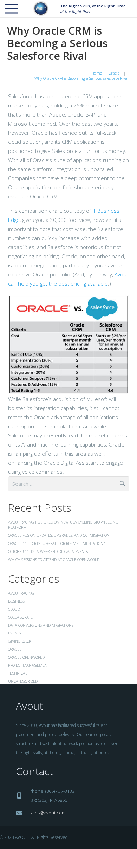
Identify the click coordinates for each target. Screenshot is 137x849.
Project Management (28, 665)
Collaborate (20, 617)
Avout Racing (21, 593)
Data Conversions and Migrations (40, 625)
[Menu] (11, 8)
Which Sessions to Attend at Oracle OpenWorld (53, 559)
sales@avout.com (47, 812)
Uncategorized (23, 681)
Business (16, 601)
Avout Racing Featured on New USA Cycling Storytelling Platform (63, 524)
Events (14, 633)
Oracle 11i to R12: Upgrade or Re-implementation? (56, 543)
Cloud (14, 609)
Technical (17, 673)
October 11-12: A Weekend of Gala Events (48, 551)
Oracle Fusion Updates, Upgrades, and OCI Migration (59, 535)
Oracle (14, 649)
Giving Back (19, 641)
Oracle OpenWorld (26, 657)
